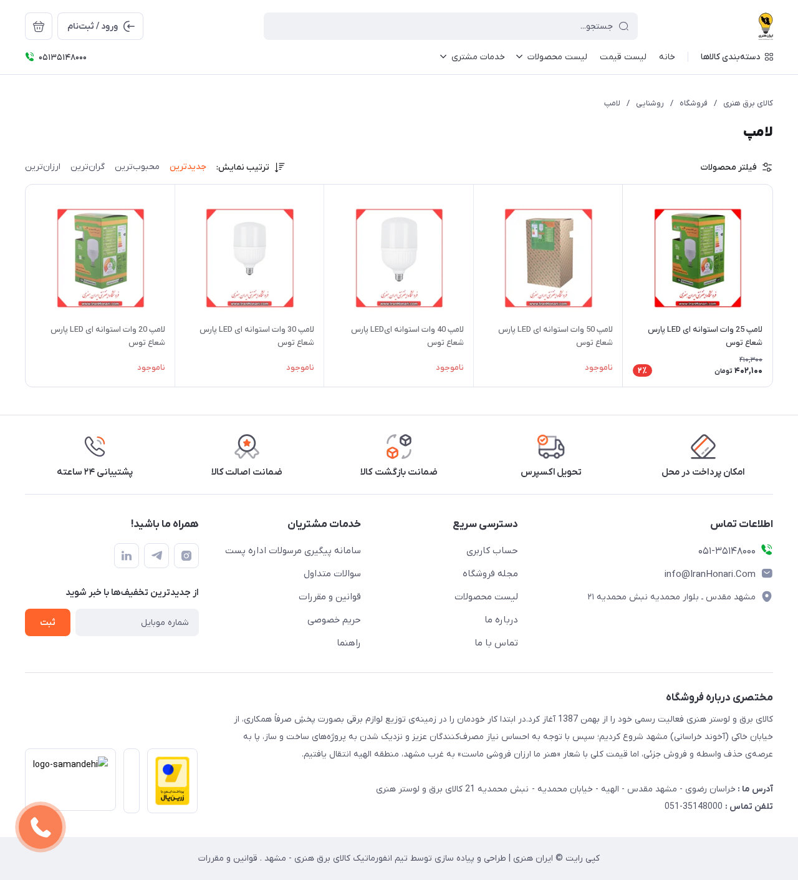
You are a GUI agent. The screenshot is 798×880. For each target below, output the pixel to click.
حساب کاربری (492, 550)
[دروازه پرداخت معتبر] (169, 784)
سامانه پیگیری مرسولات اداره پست (293, 550)
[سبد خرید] (38, 26)
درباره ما (501, 620)
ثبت (47, 623)
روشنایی (650, 103)
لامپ (612, 103)
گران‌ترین (87, 167)
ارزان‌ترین (42, 167)
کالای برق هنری (748, 103)
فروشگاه (694, 103)
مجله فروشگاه (490, 574)
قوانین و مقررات (330, 597)
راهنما (349, 643)
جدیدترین (188, 167)
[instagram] (186, 555)
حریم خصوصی (334, 620)
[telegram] (156, 555)
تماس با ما (496, 643)
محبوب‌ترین (137, 167)
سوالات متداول (332, 574)
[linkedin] (126, 555)
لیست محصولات (486, 597)
